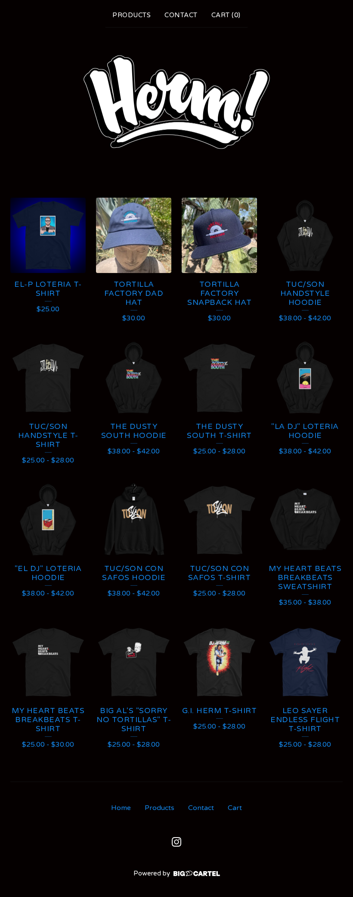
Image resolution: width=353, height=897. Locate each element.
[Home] (176, 103)
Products (131, 15)
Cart (235, 808)
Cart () (226, 15)
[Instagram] (176, 842)
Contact (181, 15)
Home (121, 808)
